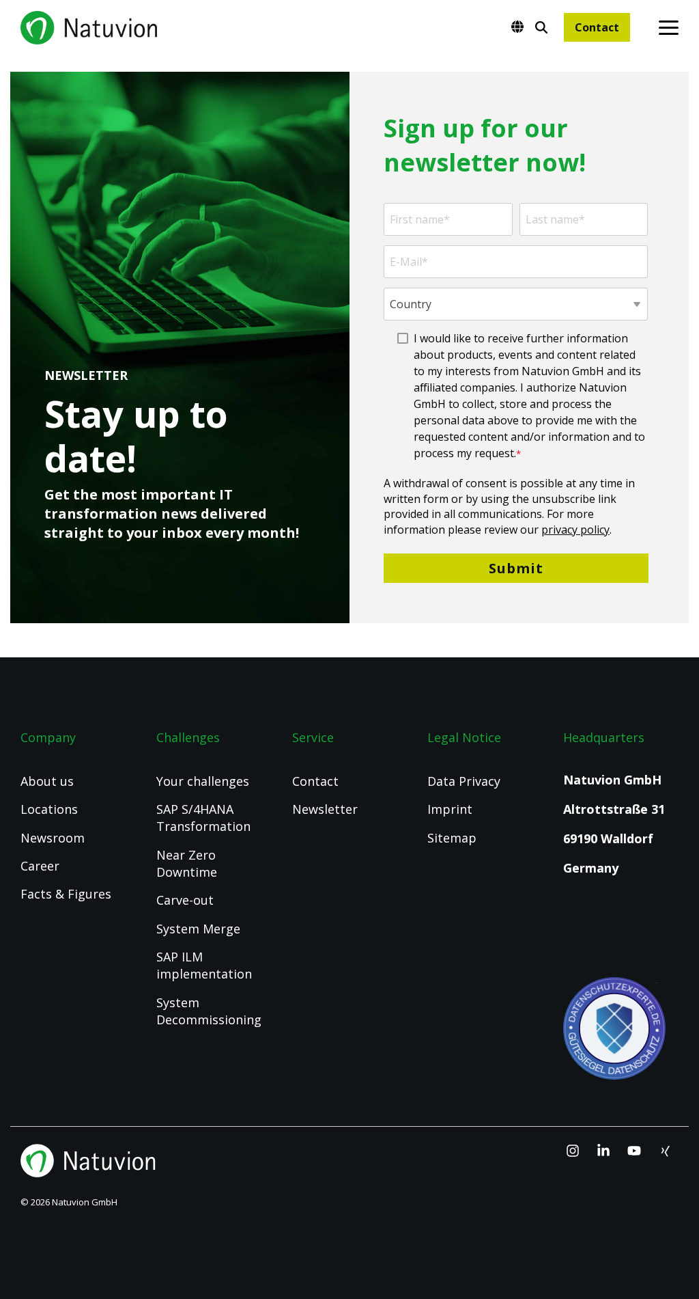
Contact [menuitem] (315, 781)
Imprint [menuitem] (449, 809)
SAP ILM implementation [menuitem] (204, 965)
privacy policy (575, 529)
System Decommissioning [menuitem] (208, 1011)
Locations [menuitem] (49, 809)
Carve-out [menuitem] (185, 900)
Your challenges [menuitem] (202, 781)
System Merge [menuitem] (198, 928)
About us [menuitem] (47, 781)
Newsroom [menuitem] (52, 838)
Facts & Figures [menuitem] (65, 894)
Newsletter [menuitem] (325, 809)
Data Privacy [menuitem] (463, 781)
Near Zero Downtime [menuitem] (187, 863)
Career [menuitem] (39, 866)
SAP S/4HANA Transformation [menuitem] (203, 817)
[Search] (541, 27)
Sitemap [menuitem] (451, 838)
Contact (597, 27)
